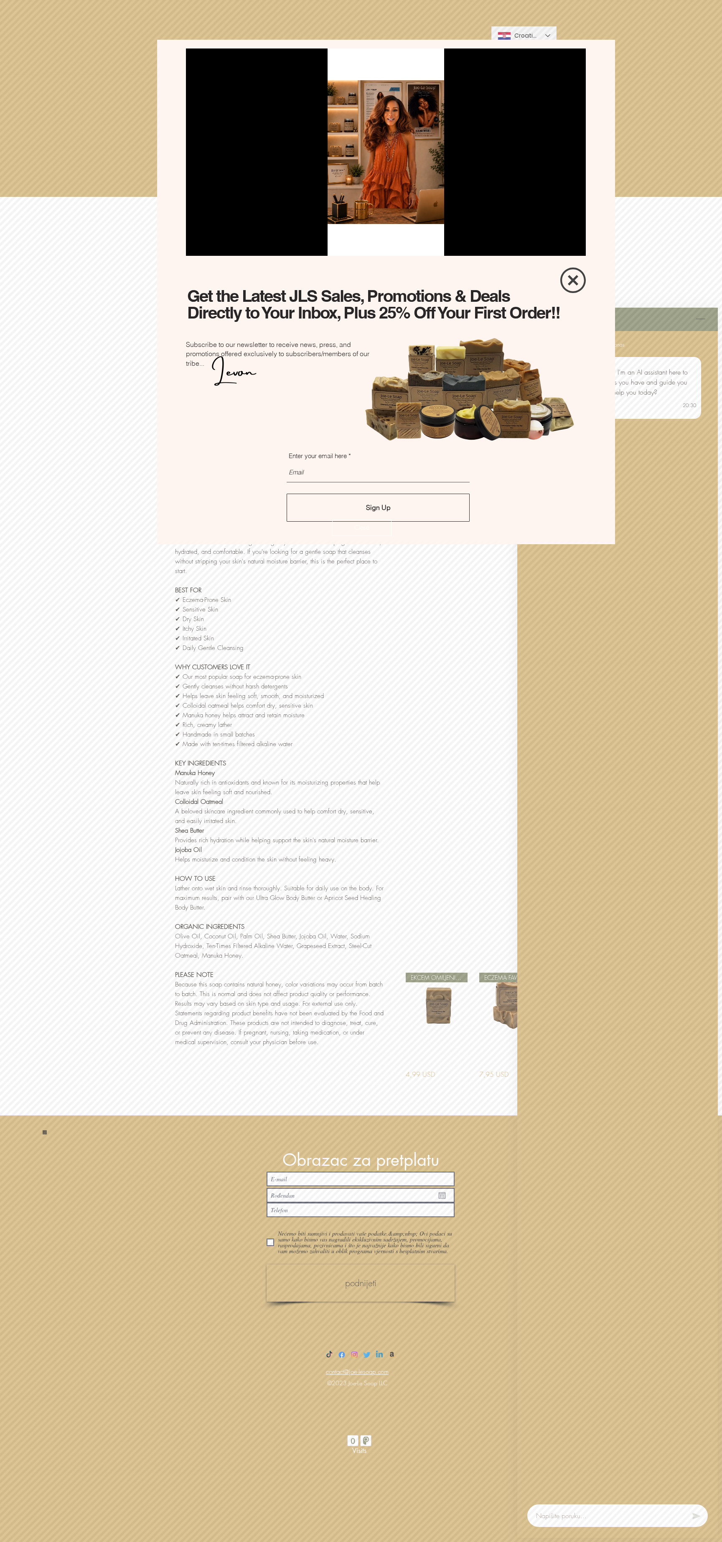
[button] (362, 527)
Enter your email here (318, 456)
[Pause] (196, 244)
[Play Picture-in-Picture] (560, 244)
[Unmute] (211, 244)
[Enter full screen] (574, 244)
